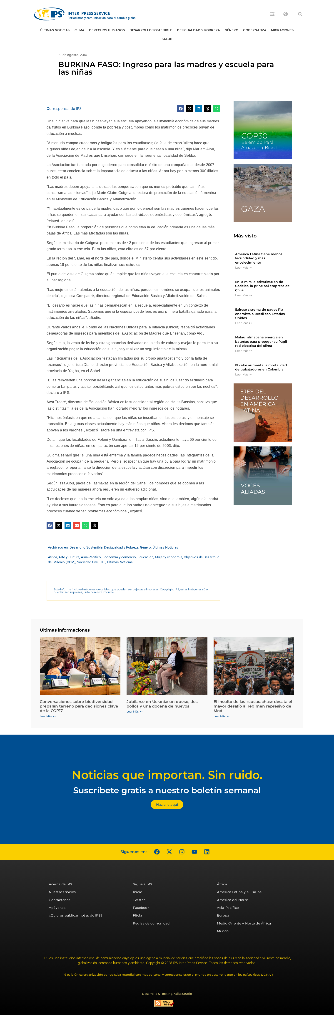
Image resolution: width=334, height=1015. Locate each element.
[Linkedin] (206, 852)
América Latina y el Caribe (239, 892)
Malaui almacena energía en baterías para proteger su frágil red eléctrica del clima (261, 341)
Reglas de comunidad (151, 923)
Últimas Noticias (55, 30)
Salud (167, 39)
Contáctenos (59, 900)
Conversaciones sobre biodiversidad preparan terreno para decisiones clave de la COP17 (79, 706)
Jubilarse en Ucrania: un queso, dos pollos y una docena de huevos (162, 703)
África (52, 557)
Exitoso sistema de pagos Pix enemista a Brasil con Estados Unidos (260, 313)
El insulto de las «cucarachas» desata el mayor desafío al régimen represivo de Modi (253, 706)
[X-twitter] (169, 852)
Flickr (137, 915)
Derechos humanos (107, 30)
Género (232, 30)
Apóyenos (57, 908)
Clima (80, 30)
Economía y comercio (119, 557)
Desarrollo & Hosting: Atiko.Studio (167, 993)
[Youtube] (194, 852)
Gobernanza (254, 30)
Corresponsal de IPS (64, 108)
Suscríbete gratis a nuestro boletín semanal (167, 790)
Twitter (139, 900)
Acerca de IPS (60, 884)
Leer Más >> (243, 267)
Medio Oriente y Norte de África (244, 923)
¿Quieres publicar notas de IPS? (76, 915)
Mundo (223, 931)
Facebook (141, 908)
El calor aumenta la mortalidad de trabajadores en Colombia (261, 367)
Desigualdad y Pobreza (198, 30)
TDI (102, 562)
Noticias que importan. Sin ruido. (167, 775)
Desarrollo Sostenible (151, 30)
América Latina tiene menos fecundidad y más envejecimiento (258, 258)
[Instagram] (181, 852)
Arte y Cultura (69, 557)
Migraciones (282, 30)
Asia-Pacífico (91, 557)
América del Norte (232, 900)
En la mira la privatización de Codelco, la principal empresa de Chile (262, 286)
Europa (223, 915)
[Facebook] (156, 852)
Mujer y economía (168, 557)
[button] (300, 14)
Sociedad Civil (88, 562)
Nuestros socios (62, 892)
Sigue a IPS (142, 884)
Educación (145, 557)
